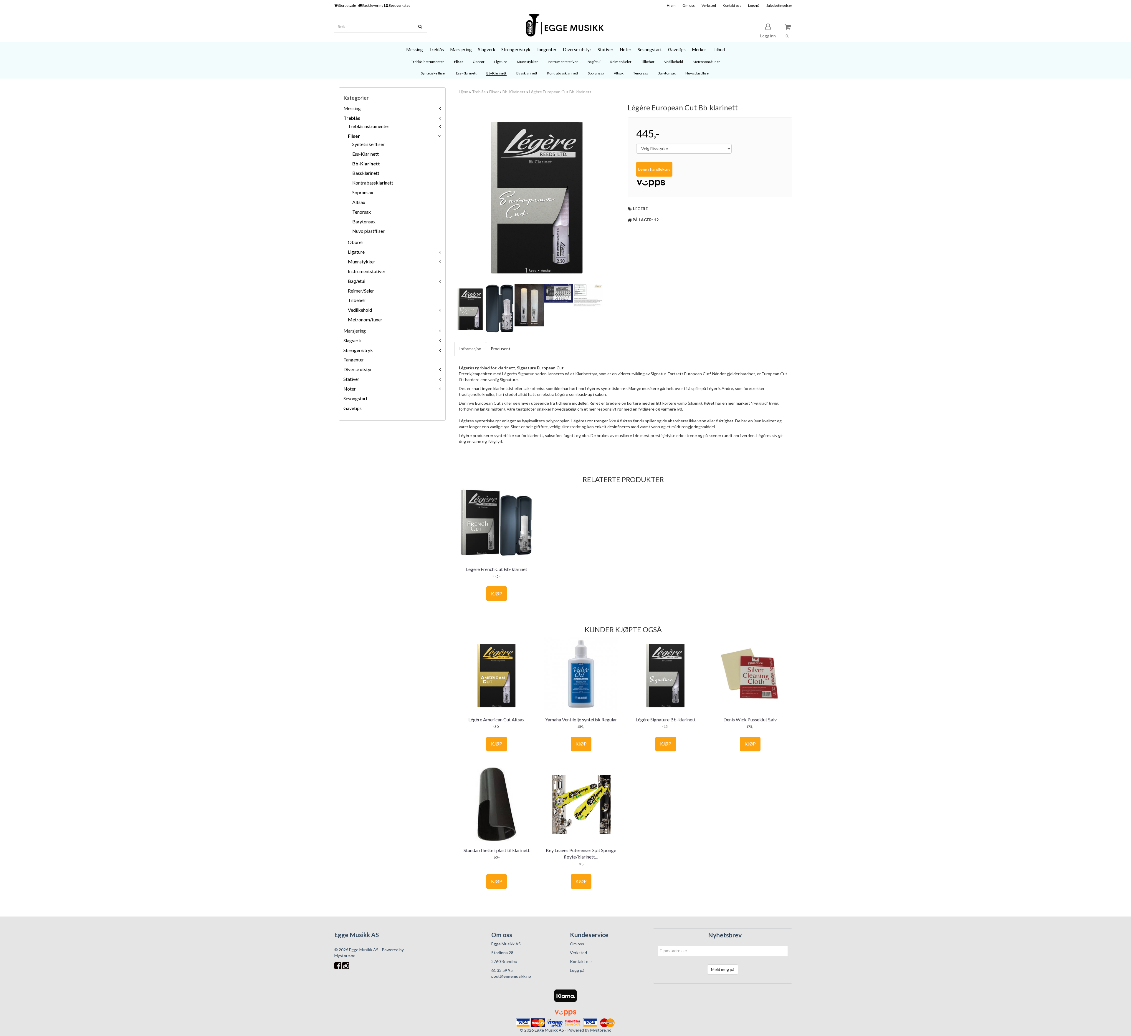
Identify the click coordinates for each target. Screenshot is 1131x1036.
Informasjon (470, 348)
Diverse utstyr (357, 369)
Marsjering (354, 330)
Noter (349, 388)
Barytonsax (364, 221)
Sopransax (362, 192)
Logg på (754, 5)
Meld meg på (722, 969)
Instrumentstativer (367, 271)
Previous (447, 193)
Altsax (358, 202)
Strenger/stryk (358, 350)
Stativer (351, 379)
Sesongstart (355, 398)
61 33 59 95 (502, 970)
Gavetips (352, 408)
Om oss (688, 5)
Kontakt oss (732, 5)
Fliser (354, 136)
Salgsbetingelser (779, 5)
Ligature (356, 252)
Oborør (355, 242)
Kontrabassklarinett (372, 182)
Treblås (351, 118)
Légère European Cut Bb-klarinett (560, 91)
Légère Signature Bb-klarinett (666, 719)
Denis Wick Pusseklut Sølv (750, 719)
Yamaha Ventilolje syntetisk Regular (581, 719)
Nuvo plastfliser (368, 231)
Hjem (671, 5)
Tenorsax (361, 212)
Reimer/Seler (361, 290)
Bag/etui (356, 281)
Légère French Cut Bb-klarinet (496, 569)
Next (626, 193)
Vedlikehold (360, 310)
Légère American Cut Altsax (496, 719)
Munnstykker (361, 261)
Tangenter (353, 359)
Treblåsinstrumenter (368, 126)
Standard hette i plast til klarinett (497, 850)
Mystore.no (344, 955)
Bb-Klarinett (366, 163)
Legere (640, 208)
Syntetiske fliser (368, 144)
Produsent (500, 348)
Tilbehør (357, 300)
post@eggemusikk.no (511, 976)
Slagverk (352, 340)
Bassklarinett (365, 173)
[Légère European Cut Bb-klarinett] (537, 193)
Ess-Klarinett (365, 154)
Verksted (709, 5)
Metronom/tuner (365, 319)
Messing (352, 108)
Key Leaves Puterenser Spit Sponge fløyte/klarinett (581, 853)
